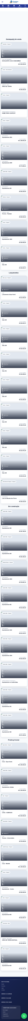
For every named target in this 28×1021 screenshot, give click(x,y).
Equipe (2, 984)
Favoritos (3, 986)
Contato (3, 990)
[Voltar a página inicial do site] (14, 2)
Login (2, 988)
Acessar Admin (6, 1016)
